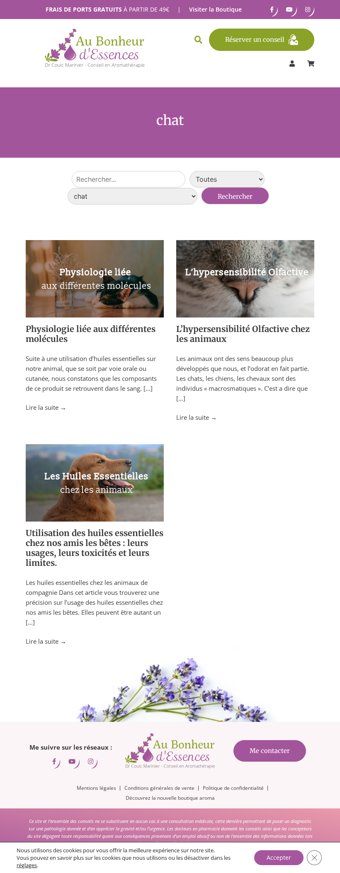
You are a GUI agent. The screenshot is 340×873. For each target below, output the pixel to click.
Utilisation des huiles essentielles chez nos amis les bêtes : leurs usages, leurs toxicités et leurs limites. (94, 548)
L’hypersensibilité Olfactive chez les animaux (243, 334)
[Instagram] (307, 9)
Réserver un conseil (254, 39)
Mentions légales (96, 787)
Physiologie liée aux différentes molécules (90, 334)
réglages (27, 865)
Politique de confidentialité (233, 787)
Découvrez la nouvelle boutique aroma (170, 797)
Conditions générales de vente (159, 787)
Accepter (279, 857)
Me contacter (270, 751)
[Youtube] (289, 9)
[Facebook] (272, 9)
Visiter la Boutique (215, 9)
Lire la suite (46, 407)
